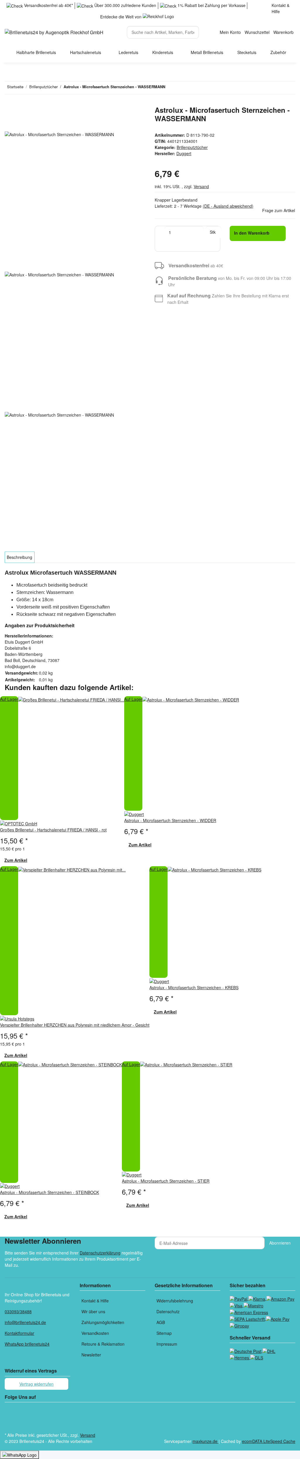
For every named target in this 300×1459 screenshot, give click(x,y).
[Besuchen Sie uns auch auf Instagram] (9, 1424)
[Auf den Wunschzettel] (20, 124)
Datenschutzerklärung (100, 1253)
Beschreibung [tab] (19, 557)
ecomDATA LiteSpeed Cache (268, 1441)
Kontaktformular (19, 1333)
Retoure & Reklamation (103, 1344)
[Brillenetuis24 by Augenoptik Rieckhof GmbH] (54, 32)
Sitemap (164, 1333)
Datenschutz (168, 1311)
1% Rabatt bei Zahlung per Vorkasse (211, 5)
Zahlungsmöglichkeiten (102, 1322)
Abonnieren (280, 1243)
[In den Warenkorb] (9, 102)
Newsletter (91, 1355)
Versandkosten (95, 1333)
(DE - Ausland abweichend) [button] (228, 206)
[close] (9, 112)
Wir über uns (93, 1311)
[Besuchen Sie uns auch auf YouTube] (9, 1417)
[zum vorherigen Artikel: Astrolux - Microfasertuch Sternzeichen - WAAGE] (180, 88)
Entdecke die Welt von (121, 17)
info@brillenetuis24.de (25, 1322)
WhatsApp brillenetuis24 (27, 1344)
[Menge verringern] (159, 232)
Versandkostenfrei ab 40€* (48, 5)
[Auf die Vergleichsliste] (9, 124)
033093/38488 (18, 1311)
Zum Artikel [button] (15, 860)
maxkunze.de (205, 1441)
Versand (201, 186)
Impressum (166, 1344)
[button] (230, 32)
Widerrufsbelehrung (174, 1301)
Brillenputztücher (192, 147)
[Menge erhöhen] (208, 245)
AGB (160, 1322)
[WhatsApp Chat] (19, 1455)
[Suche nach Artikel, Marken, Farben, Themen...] (204, 29)
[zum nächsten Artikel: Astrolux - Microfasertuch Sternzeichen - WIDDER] (170, 88)
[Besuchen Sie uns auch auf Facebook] (9, 1410)
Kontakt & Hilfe (280, 8)
